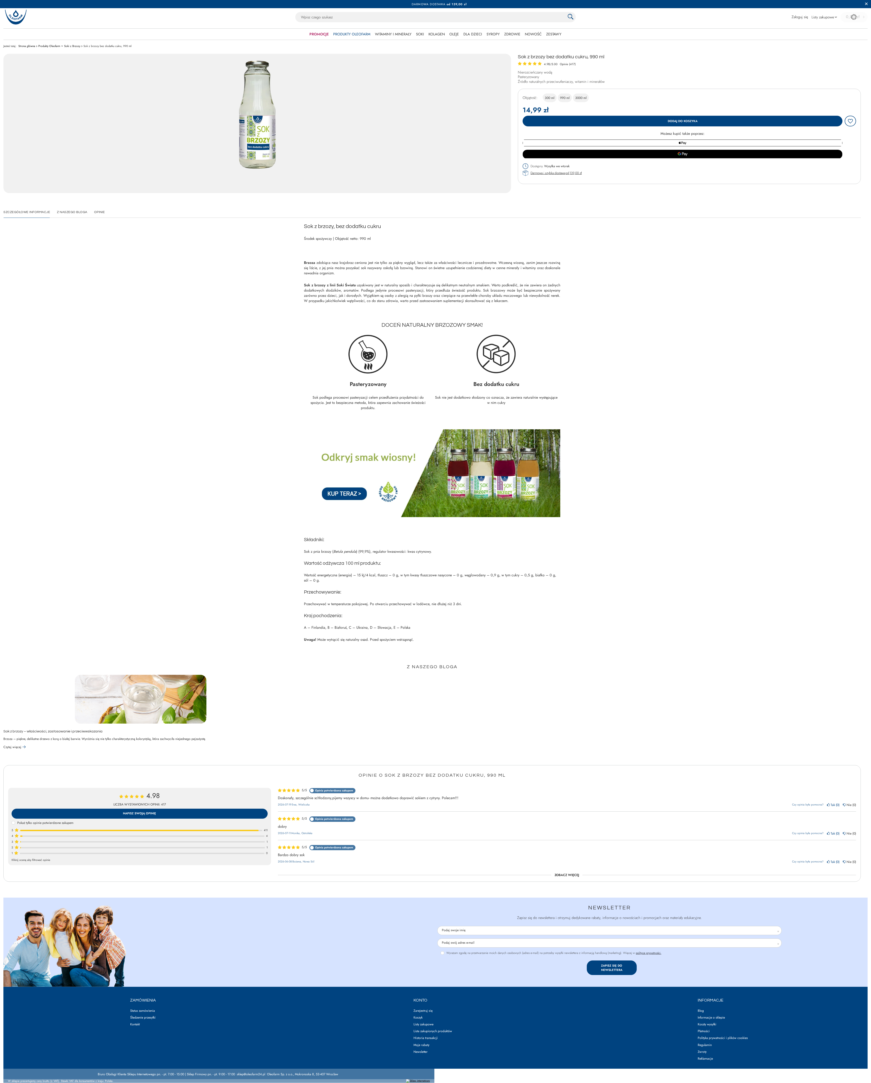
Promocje (319, 34)
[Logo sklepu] (15, 17)
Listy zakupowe (423, 1024)
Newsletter (609, 908)
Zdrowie (512, 34)
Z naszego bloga (432, 667)
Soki (420, 34)
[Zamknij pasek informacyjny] (866, 4)
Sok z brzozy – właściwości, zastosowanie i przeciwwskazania (53, 731)
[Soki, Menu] (426, 34)
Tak (834, 805)
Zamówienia (143, 1000)
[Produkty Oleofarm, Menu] (373, 34)
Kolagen (436, 34)
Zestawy (553, 34)
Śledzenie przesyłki (143, 1017)
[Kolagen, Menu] (447, 34)
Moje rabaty (421, 1045)
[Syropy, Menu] (502, 34)
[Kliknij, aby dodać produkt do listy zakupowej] (850, 121)
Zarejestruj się (423, 1011)
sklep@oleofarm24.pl (251, 1074)
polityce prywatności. (648, 953)
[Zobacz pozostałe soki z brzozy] (432, 515)
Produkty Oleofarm (351, 34)
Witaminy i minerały (393, 34)
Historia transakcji (425, 1038)
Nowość (533, 34)
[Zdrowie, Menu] (522, 34)
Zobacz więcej (567, 875)
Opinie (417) (568, 64)
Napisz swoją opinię (139, 813)
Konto (420, 1000)
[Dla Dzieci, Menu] (484, 34)
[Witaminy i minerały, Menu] (414, 34)
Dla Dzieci (472, 34)
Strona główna (26, 46)
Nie (850, 805)
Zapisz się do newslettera (611, 967)
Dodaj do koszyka (682, 121)
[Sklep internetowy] (418, 1081)
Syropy (493, 34)
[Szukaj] (570, 17)
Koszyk (418, 1017)
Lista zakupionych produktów (432, 1031)
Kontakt (135, 1024)
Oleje (454, 34)
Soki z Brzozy (72, 46)
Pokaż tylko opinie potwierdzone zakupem (45, 823)
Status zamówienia (142, 1011)
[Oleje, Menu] (461, 34)
